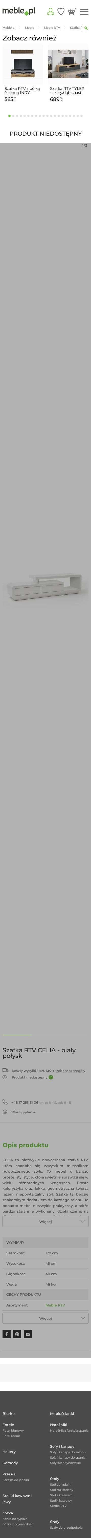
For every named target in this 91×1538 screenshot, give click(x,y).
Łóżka (8, 1513)
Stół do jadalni (60, 1484)
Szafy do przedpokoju (66, 1527)
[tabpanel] (23, 74)
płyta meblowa (59, 1315)
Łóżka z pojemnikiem (19, 1524)
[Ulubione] (60, 11)
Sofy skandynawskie (65, 1463)
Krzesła (9, 1474)
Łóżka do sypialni (15, 1519)
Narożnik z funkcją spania (69, 1430)
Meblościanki (62, 1413)
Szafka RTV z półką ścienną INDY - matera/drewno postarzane (22, 91)
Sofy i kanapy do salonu (68, 1452)
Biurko (9, 1413)
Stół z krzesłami (61, 1495)
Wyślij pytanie (23, 1112)
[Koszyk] (72, 11)
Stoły (54, 1478)
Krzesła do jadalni (16, 1480)
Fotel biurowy (13, 1430)
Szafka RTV (58, 1506)
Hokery (9, 1451)
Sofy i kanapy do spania (67, 1457)
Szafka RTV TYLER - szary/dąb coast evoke (67, 91)
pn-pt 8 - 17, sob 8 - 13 (41, 1102)
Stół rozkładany (61, 1490)
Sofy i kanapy (62, 1446)
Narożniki (58, 1424)
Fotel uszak (11, 1436)
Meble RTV (55, 1305)
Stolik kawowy (61, 1500)
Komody (10, 1463)
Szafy (54, 1521)
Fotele (8, 1424)
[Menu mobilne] (84, 12)
